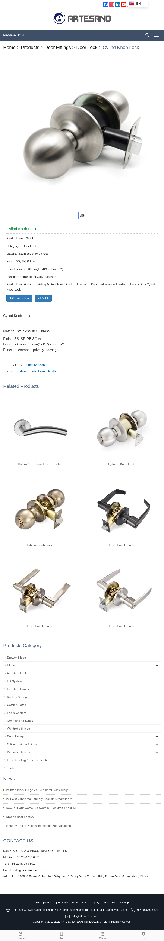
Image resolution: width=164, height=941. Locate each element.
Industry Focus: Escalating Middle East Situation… (40, 825)
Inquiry (95, 902)
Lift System (14, 681)
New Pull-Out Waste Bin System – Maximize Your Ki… (42, 807)
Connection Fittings (20, 720)
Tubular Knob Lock (39, 545)
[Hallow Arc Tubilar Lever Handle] (41, 428)
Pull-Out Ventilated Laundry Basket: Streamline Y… (40, 799)
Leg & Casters (16, 712)
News (75, 902)
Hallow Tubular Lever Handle (36, 371)
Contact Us (108, 902)
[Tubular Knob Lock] (41, 509)
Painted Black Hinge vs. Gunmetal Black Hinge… (39, 790)
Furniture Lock (17, 673)
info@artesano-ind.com (29, 870)
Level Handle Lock (121, 545)
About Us (49, 902)
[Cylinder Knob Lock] (123, 428)
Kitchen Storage (18, 697)
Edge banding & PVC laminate (27, 760)
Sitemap (124, 902)
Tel (61, 938)
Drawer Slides (16, 657)
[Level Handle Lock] (123, 509)
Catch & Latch (16, 705)
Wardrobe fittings (18, 728)
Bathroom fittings (18, 752)
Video (84, 902)
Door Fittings (58, 47)
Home (9, 47)
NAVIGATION (13, 35)
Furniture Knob (35, 365)
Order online (20, 298)
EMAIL (44, 298)
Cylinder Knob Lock (121, 464)
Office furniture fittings (22, 744)
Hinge (11, 665)
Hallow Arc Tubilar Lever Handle (39, 464)
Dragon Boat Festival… (21, 816)
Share (20, 938)
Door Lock (86, 47)
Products (30, 47)
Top (143, 938)
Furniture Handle (18, 689)
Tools (10, 768)
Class (102, 938)
